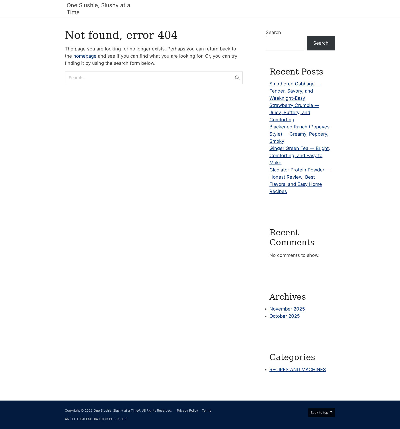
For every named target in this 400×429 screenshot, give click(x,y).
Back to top (319, 412)
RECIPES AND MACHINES (297, 369)
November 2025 (287, 309)
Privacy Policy (187, 410)
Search (273, 32)
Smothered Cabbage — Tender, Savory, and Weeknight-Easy (295, 91)
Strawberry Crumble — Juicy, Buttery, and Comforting (294, 112)
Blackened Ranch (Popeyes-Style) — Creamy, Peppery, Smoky (300, 134)
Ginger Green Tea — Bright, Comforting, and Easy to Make (299, 155)
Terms (206, 410)
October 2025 (284, 316)
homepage (85, 56)
